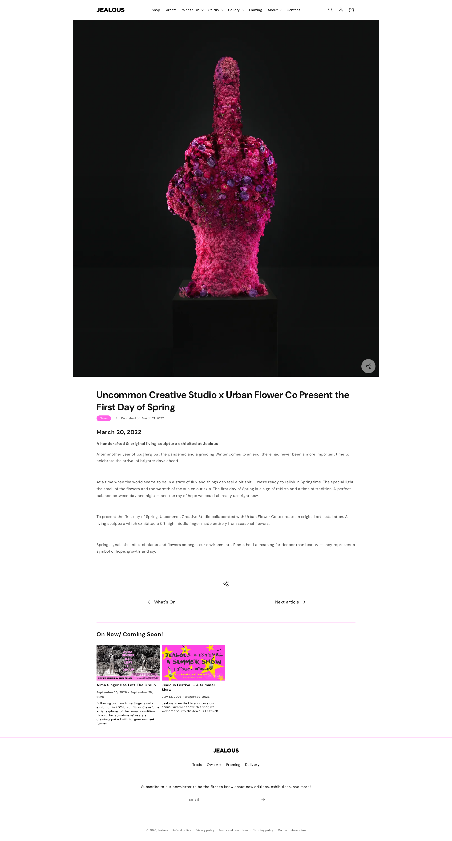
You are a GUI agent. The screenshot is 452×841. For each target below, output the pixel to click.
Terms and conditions (233, 830)
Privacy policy (205, 830)
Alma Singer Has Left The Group (126, 685)
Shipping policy (263, 830)
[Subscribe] (263, 799)
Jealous (163, 830)
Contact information (292, 830)
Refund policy (182, 830)
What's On (164, 602)
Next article (287, 602)
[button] (192, 10)
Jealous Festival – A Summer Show (188, 687)
